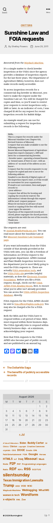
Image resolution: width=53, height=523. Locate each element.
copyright (22, 447)
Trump (8, 485)
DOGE (21, 450)
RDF (12, 469)
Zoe (23, 499)
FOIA (25, 454)
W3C (29, 486)
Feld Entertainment (12, 454)
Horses (42, 454)
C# (46, 443)
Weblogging (29, 490)
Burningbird (16, 515)
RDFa (20, 469)
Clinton (13, 446)
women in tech (11, 495)
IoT (15, 459)
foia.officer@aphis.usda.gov (29, 304)
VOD (23, 486)
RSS (27, 469)
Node (5, 464)
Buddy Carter (36, 442)
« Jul (22, 434)
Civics (5, 446)
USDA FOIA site (16, 273)
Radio (5, 469)
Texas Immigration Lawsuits (23, 480)
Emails (29, 450)
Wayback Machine (12, 490)
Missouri (30, 459)
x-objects (9, 499)
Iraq (20, 458)
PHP (19, 464)
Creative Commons (35, 446)
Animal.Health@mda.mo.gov (21, 230)
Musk (41, 459)
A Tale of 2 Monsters (11, 443)
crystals (6, 450)
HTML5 (8, 459)
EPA (35, 450)
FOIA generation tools (24, 270)
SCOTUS (36, 469)
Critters (26, 25)
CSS (14, 450)
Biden (23, 443)
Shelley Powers (19, 46)
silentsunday (16, 474)
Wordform (29, 494)
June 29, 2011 (41, 46)
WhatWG (44, 490)
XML (18, 500)
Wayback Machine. (34, 63)
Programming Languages (34, 464)
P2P (13, 463)
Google (33, 454)
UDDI (17, 486)
